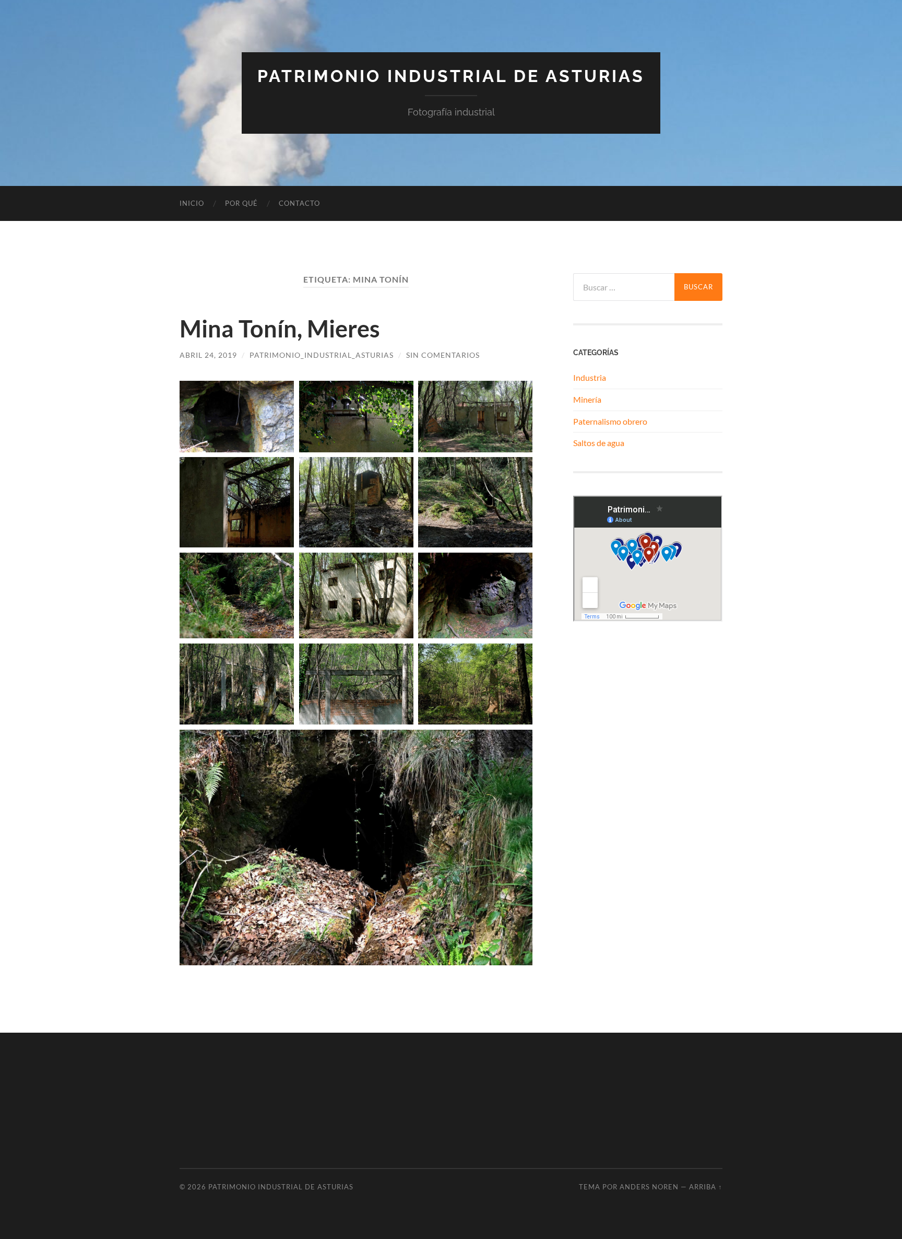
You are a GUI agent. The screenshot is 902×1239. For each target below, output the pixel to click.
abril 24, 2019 (208, 354)
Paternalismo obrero (610, 421)
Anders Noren (649, 1187)
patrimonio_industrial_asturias (322, 354)
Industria (589, 377)
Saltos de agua (598, 443)
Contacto (299, 203)
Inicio (192, 203)
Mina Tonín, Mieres (280, 328)
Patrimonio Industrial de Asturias (451, 76)
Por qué (241, 203)
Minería (587, 399)
